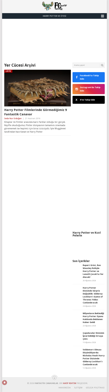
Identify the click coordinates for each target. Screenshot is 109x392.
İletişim (78, 387)
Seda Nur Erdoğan (13, 118)
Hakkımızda (64, 387)
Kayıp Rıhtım (69, 383)
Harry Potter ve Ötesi (54, 16)
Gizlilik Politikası (95, 387)
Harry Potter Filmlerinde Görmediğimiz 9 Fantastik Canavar (35, 112)
